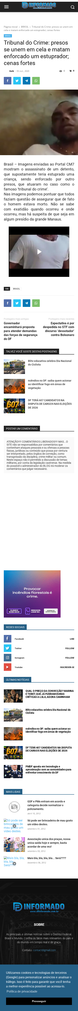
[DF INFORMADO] (39, 907)
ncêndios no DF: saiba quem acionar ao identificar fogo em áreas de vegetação (49, 384)
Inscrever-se (67, 667)
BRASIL (8, 35)
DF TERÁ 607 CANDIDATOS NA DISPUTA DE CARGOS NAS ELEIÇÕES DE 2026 (50, 404)
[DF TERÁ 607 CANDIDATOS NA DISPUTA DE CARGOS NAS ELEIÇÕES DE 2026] (14, 406)
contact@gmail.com (44, 950)
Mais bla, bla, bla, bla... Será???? (46, 858)
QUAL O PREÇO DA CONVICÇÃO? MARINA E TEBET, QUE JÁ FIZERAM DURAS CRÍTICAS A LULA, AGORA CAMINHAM (50, 693)
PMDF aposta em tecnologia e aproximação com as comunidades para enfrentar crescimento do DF (48, 769)
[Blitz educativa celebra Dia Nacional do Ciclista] (14, 366)
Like (72, 638)
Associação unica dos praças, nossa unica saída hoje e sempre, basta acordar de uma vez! (48, 843)
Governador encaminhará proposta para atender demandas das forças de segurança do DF (20, 331)
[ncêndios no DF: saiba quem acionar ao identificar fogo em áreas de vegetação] (14, 386)
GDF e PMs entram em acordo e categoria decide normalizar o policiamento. (46, 805)
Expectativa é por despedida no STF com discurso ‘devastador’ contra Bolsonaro (58, 329)
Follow (69, 648)
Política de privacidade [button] (22, 991)
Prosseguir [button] (39, 1001)
